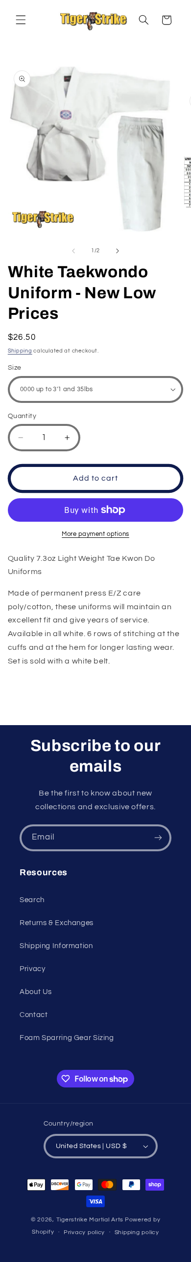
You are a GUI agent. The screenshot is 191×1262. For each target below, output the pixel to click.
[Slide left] (73, 251)
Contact (34, 1014)
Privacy (32, 969)
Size (15, 367)
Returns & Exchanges (57, 923)
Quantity (22, 416)
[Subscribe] (158, 837)
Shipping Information (56, 946)
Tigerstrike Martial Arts (90, 1219)
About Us (36, 992)
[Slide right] (117, 251)
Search (32, 900)
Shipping (20, 351)
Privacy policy (84, 1232)
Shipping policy (137, 1232)
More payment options (95, 534)
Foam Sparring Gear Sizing (67, 1037)
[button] (20, 20)
